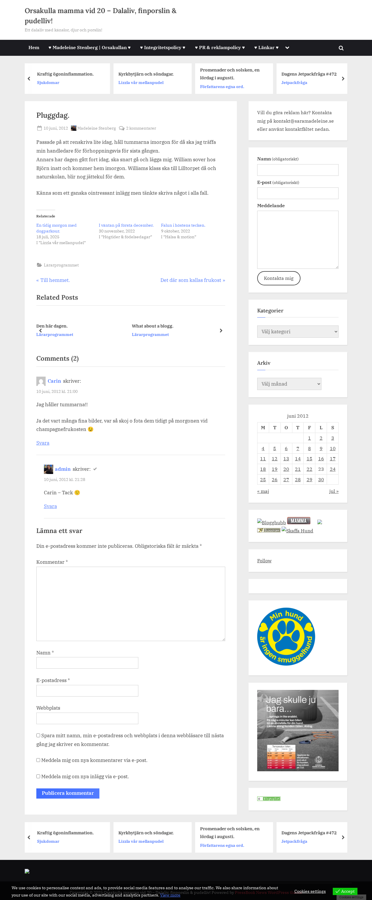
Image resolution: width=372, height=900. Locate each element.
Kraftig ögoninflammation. (65, 74)
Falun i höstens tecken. (183, 225)
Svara (42, 443)
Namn (45, 652)
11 (263, 458)
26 (275, 479)
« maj (263, 491)
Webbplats (48, 708)
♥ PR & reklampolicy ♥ (220, 47)
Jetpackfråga (294, 82)
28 (298, 479)
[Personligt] (268, 799)
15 (309, 458)
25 (263, 479)
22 (309, 469)
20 (286, 469)
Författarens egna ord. (222, 86)
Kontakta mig (279, 278)
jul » (334, 491)
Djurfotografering (170, 334)
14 (298, 458)
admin (63, 469)
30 (321, 479)
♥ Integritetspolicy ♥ (162, 47)
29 (309, 479)
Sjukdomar (48, 82)
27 (286, 479)
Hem (33, 47)
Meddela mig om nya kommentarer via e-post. (94, 760)
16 (321, 458)
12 (275, 458)
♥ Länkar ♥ (266, 47)
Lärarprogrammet (61, 265)
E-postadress (53, 680)
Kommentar (52, 562)
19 (275, 469)
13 (286, 458)
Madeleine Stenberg (96, 128)
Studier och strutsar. (174, 326)
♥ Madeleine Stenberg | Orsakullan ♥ (90, 47)
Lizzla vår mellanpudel (141, 82)
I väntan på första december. (126, 225)
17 (333, 458)
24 (333, 469)
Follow (264, 560)
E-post (278, 182)
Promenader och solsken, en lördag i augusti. (230, 73)
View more (170, 895)
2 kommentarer (141, 128)
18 (263, 469)
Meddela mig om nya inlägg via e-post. (85, 776)
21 (298, 469)
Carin (54, 381)
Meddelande (271, 205)
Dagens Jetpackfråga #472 (309, 74)
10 (333, 448)
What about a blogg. (78, 326)
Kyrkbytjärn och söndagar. (146, 74)
